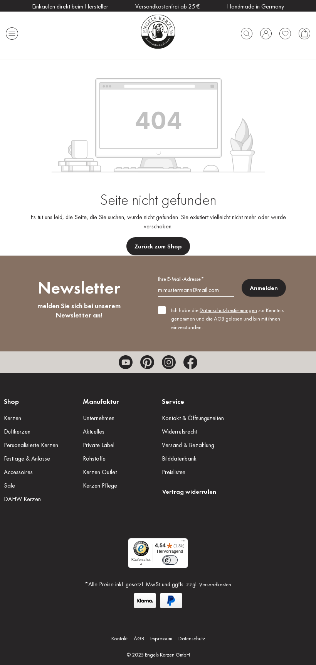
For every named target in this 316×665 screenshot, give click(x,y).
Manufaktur (101, 401)
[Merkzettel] (285, 31)
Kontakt (119, 638)
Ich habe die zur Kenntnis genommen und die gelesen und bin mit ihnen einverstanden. (227, 319)
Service (173, 401)
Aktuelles (93, 431)
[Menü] (12, 32)
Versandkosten (215, 584)
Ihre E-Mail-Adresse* (181, 278)
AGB (219, 318)
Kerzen (12, 418)
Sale (9, 485)
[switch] (170, 560)
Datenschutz (191, 638)
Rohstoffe (94, 458)
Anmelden (264, 288)
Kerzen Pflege (100, 485)
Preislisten (173, 472)
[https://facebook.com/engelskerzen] (190, 362)
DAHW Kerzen (22, 499)
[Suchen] (246, 31)
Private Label (98, 445)
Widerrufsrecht (179, 431)
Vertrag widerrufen (189, 492)
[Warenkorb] (304, 31)
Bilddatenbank (179, 458)
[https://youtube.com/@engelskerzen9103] (125, 362)
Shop (11, 401)
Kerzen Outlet (100, 472)
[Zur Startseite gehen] (158, 31)
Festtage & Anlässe (27, 458)
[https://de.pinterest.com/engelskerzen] (147, 362)
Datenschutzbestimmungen (228, 310)
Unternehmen (98, 418)
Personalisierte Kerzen (31, 445)
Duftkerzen (17, 431)
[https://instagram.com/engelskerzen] (169, 362)
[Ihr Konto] (266, 31)
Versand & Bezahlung (188, 445)
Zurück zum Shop (158, 246)
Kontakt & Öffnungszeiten (193, 418)
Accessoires (18, 472)
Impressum (161, 638)
